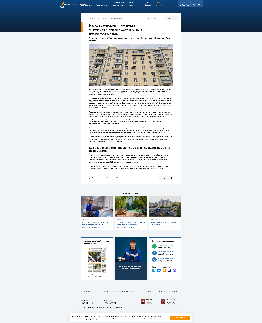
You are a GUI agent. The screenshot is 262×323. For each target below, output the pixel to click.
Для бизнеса (162, 291)
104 (94, 302)
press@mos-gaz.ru (165, 254)
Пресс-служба (176, 291)
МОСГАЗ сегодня (86, 291)
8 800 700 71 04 (187, 4)
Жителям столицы (146, 291)
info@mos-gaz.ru (165, 260)
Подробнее (158, 319)
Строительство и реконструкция (124, 291)
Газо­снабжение (103, 291)
